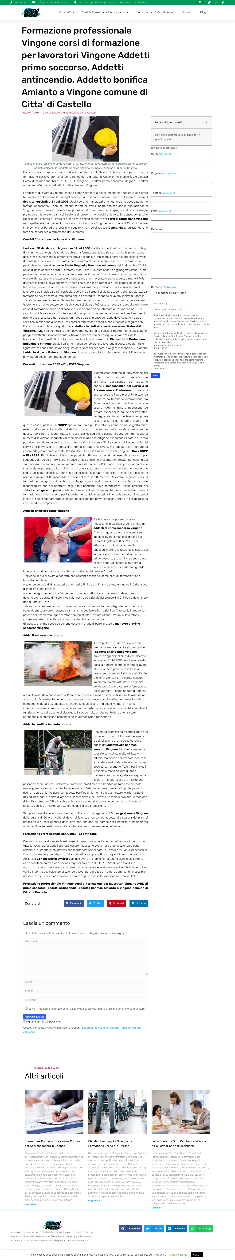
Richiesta (156, 229)
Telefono (163, 192)
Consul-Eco (66, 12)
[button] (200, 2)
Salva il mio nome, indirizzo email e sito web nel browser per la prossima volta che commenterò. (86, 1008)
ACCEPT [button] (197, 1254)
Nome (161, 153)
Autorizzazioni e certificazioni (155, 12)
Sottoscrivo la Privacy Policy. (171, 292)
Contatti (187, 12)
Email (161, 210)
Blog (203, 12)
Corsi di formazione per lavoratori (103, 12)
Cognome (163, 173)
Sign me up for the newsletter (43, 1021)
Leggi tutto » (30, 1204)
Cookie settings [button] (178, 1254)
